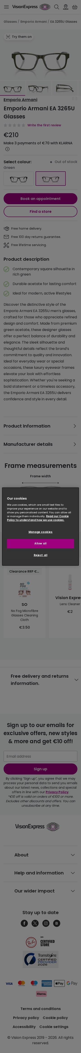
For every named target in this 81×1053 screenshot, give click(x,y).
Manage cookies (41, 532)
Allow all (40, 543)
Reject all (40, 555)
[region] (40, 526)
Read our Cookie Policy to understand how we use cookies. (38, 518)
